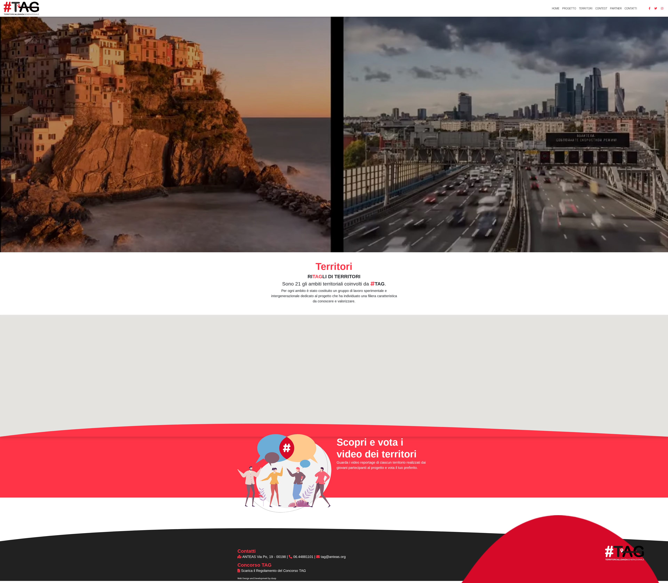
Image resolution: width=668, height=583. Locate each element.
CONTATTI (631, 8)
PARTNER (616, 8)
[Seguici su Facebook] (649, 8)
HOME (555, 8)
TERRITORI (586, 8)
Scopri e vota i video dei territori (377, 448)
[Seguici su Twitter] (655, 8)
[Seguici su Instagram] (662, 8)
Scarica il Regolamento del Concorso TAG (273, 571)
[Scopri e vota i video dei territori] (284, 471)
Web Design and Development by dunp (256, 578)
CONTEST (601, 8)
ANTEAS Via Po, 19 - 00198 (263, 557)
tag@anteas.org (333, 557)
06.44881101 (303, 557)
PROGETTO (569, 8)
